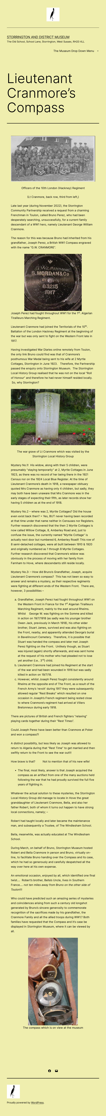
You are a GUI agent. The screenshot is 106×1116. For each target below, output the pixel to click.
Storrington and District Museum (38, 37)
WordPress (37, 1102)
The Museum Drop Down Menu (73, 51)
